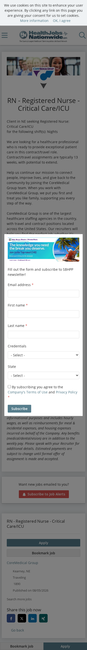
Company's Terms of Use (28, 392)
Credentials (17, 346)
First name (18, 305)
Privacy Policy (66, 392)
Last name (17, 325)
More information (34, 20)
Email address (21, 284)
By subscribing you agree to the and (42, 392)
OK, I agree (62, 20)
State (12, 366)
